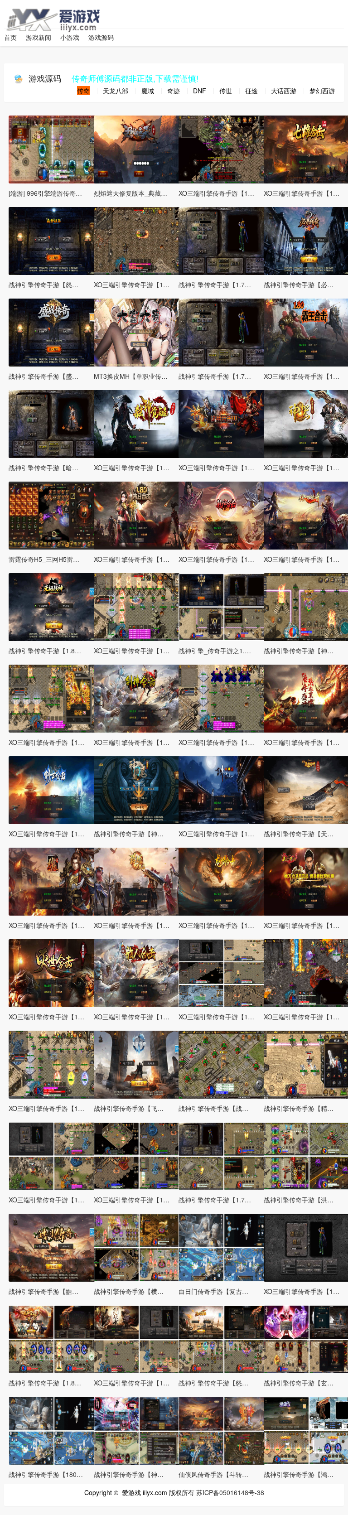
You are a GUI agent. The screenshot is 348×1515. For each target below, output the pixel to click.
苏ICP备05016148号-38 (230, 1492)
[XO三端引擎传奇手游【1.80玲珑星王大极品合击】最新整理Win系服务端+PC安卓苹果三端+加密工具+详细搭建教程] (139, 880)
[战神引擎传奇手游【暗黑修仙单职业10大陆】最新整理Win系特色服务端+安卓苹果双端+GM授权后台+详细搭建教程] (54, 422)
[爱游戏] (21, 11)
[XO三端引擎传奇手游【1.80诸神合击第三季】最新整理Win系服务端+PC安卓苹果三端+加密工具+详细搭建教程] (224, 422)
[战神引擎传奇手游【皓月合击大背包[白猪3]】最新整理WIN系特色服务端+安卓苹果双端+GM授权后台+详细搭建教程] (54, 1246)
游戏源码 (101, 37)
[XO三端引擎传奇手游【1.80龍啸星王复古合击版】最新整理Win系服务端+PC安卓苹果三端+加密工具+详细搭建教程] (224, 880)
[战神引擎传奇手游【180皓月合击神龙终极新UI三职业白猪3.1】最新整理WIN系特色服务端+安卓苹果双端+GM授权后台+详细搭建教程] (54, 1429)
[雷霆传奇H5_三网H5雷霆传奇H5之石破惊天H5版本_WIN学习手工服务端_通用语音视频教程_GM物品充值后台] (54, 514)
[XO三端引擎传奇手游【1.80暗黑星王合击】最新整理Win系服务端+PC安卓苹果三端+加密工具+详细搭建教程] (139, 1154)
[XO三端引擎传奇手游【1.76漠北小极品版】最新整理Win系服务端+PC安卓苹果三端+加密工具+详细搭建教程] (139, 1337)
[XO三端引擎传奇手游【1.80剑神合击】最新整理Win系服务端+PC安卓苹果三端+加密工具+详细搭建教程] (139, 697)
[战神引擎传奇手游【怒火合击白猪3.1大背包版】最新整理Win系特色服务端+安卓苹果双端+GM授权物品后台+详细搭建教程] (224, 1337)
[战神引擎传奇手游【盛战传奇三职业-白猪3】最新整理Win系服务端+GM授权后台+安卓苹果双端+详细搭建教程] (54, 331)
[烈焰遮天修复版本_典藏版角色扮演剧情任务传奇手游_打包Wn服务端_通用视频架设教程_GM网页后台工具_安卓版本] (139, 148)
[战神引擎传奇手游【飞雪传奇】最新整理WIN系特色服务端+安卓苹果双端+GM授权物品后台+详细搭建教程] (139, 1063)
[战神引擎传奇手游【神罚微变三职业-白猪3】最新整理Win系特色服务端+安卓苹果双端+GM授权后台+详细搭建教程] (139, 1429)
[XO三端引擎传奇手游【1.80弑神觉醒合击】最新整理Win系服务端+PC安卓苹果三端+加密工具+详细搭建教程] (139, 422)
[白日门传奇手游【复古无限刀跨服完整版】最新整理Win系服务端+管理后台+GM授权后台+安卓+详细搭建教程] (224, 1246)
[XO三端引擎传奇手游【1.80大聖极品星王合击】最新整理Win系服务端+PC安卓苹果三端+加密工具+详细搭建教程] (54, 1154)
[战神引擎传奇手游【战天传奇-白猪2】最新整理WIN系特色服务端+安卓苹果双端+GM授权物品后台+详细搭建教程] (224, 1063)
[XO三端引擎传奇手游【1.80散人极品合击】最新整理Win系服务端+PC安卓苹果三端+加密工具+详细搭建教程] (139, 971)
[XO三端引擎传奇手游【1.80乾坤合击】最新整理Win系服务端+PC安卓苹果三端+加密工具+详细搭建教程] (224, 514)
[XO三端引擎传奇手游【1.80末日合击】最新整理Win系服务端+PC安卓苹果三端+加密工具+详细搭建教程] (139, 514)
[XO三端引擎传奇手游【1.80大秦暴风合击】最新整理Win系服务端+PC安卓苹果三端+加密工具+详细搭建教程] (224, 148)
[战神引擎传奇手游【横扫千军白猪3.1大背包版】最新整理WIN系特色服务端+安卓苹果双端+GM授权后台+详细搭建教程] (139, 1246)
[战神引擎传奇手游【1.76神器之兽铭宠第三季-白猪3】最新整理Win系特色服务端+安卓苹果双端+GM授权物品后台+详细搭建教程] (224, 239)
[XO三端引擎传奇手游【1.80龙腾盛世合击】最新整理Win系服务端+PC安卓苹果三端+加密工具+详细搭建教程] (54, 1063)
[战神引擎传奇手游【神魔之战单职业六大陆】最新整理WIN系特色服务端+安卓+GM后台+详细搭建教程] (139, 788)
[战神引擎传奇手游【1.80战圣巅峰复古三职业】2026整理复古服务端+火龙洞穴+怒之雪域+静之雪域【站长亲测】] (54, 1337)
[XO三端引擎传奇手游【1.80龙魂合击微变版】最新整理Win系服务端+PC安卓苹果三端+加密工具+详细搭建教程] (139, 239)
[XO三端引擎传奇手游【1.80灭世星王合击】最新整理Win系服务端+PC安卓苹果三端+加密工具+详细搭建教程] (54, 971)
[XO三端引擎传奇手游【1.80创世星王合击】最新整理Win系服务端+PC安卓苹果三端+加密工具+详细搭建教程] (54, 788)
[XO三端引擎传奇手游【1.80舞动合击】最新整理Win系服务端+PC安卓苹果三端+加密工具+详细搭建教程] (139, 605)
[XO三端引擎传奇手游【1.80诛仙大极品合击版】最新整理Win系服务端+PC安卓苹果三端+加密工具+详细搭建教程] (224, 788)
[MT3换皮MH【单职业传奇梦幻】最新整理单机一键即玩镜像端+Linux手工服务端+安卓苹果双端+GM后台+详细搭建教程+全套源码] (139, 331)
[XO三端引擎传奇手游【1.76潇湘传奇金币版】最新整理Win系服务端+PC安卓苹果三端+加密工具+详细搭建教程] (224, 971)
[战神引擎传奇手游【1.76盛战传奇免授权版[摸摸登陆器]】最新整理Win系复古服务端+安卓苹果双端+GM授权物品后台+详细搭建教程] (224, 331)
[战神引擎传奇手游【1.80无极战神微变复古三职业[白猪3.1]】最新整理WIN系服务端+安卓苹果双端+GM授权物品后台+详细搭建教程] (54, 605)
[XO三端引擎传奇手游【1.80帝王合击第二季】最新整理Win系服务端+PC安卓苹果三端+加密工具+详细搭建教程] (54, 697)
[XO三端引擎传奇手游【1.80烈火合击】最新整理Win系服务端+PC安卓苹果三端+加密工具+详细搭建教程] (54, 880)
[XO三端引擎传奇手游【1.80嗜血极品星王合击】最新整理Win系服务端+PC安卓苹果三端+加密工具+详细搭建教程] (224, 697)
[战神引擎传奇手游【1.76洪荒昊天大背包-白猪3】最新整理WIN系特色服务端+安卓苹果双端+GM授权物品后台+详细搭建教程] (224, 1154)
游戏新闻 (38, 37)
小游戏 (69, 37)
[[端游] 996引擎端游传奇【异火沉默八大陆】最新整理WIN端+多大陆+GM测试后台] (54, 148)
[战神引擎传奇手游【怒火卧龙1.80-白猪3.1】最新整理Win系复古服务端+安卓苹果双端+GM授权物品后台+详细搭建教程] (54, 239)
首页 (10, 37)
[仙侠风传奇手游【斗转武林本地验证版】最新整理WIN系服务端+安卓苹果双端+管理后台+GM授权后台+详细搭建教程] (224, 1429)
